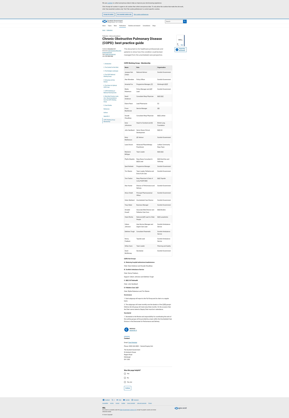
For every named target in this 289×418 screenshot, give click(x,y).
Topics (109, 25)
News (115, 25)
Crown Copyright (131, 403)
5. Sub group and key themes (109, 81)
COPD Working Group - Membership (110, 120)
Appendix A (107, 116)
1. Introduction (107, 63)
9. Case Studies (108, 105)
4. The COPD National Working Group (109, 75)
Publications (122, 25)
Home (103, 30)
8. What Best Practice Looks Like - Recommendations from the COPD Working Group (111, 99)
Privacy (150, 403)
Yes (128, 373)
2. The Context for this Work (111, 67)
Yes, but (129, 382)
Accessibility (105, 403)
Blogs (154, 25)
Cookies (123, 403)
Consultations (146, 25)
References (106, 109)
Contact (117, 403)
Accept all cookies (108, 14)
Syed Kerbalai (132, 342)
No (128, 378)
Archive (112, 403)
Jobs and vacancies (141, 403)
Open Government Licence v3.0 (128, 410)
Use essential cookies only (124, 14)
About (104, 25)
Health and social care (110, 54)
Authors (106, 112)
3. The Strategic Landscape (111, 71)
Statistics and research (134, 25)
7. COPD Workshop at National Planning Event (110, 91)
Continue (127, 388)
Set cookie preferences (141, 14)
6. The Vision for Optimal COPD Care (110, 86)
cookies (109, 3)
